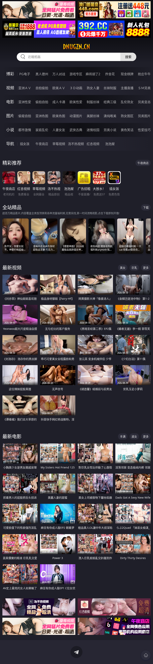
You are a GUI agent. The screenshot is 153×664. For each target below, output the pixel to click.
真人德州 (41, 74)
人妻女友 (58, 130)
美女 (123, 268)
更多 (146, 268)
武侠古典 (76, 130)
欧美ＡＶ (58, 88)
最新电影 (12, 436)
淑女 (134, 436)
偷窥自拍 (24, 116)
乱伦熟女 (127, 102)
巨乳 (134, 268)
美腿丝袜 (93, 116)
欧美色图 (58, 116)
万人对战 (58, 74)
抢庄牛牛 (144, 74)
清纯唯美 (110, 116)
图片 (10, 116)
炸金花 (110, 74)
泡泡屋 (110, 144)
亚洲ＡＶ (24, 88)
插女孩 (24, 144)
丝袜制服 (110, 88)
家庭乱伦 (41, 130)
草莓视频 (58, 144)
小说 (10, 129)
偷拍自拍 (41, 102)
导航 (10, 143)
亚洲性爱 (24, 102)
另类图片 (144, 116)
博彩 (10, 74)
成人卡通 (58, 102)
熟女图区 (127, 116)
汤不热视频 (76, 144)
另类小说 (110, 130)
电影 (10, 102)
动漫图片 (76, 116)
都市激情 (24, 130)
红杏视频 (93, 144)
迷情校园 (93, 130)
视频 (10, 88)
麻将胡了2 (93, 74)
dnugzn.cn (76, 47)
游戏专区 (76, 74)
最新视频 (12, 267)
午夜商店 (41, 144)
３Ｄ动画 (76, 88)
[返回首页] (146, 655)
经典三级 (110, 102)
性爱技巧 (144, 130)
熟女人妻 (93, 88)
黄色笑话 (127, 130)
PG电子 (24, 74)
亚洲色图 (41, 116)
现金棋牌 (127, 74)
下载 (146, 207)
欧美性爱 (76, 102)
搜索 (128, 57)
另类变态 (144, 102)
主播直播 (127, 88)
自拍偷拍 (41, 88)
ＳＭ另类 (144, 88)
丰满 (123, 436)
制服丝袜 (93, 102)
